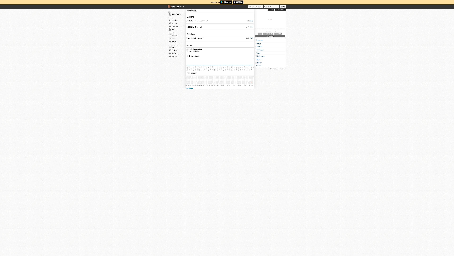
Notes (174, 29)
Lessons (174, 23)
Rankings (175, 35)
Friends (259, 63)
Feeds (258, 43)
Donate (174, 56)
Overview (259, 40)
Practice (174, 20)
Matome (174, 50)
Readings (175, 26)
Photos (258, 59)
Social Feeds (176, 14)
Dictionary (175, 53)
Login (283, 6)
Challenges (260, 56)
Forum (174, 38)
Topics (174, 47)
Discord (174, 41)
